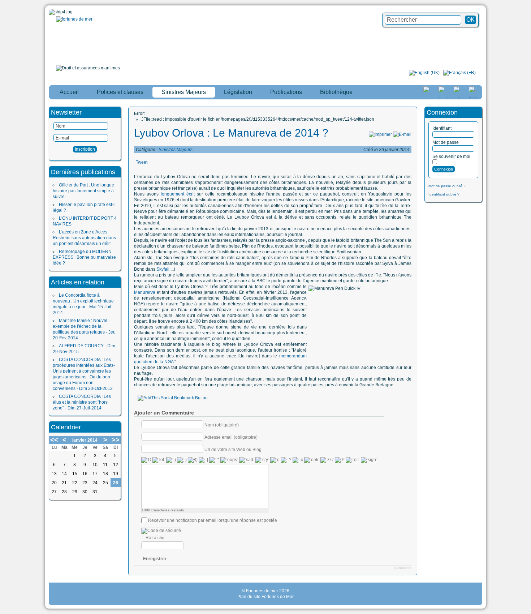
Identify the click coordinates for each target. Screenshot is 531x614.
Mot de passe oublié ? (447, 186)
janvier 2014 (85, 440)
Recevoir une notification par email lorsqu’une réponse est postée (212, 520)
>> (116, 439)
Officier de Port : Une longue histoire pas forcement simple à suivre (83, 191)
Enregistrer (155, 558)
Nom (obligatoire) (221, 424)
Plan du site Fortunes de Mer (265, 596)
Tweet (141, 162)
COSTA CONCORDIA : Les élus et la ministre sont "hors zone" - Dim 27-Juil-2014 (82, 402)
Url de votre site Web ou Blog (233, 449)
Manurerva (144, 292)
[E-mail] (402, 134)
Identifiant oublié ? (443, 194)
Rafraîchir (155, 537)
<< (54, 439)
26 (115, 482)
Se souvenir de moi (451, 156)
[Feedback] (526, 294)
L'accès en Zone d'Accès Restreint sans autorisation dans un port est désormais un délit (84, 237)
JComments (402, 568)
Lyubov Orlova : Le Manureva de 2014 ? (231, 133)
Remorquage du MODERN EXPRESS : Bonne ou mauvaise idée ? (84, 257)
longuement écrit (179, 194)
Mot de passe (445, 142)
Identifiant (442, 128)
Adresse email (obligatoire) (231, 436)
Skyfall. (163, 269)
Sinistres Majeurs (176, 149)
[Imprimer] (380, 134)
